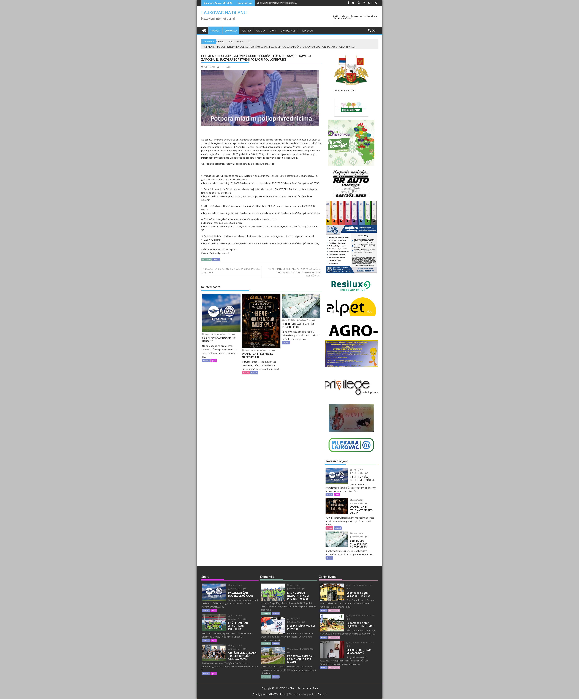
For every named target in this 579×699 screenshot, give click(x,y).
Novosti (215, 30)
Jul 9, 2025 (293, 649)
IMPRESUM (307, 30)
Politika (246, 30)
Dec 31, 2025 (295, 585)
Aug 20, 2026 (236, 615)
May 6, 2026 (353, 642)
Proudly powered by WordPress (269, 694)
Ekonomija (231, 30)
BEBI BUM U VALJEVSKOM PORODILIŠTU (277, 3)
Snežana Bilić (225, 67)
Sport (273, 30)
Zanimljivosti (289, 30)
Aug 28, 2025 (295, 618)
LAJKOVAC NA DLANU (224, 12)
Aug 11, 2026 (236, 645)
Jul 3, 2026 (353, 585)
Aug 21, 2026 (209, 334)
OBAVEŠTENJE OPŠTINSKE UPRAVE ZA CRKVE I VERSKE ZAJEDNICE (231, 270)
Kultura (260, 30)
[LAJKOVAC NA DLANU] (204, 30)
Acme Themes (319, 694)
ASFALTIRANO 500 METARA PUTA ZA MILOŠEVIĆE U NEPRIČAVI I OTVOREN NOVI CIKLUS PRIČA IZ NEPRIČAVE (294, 272)
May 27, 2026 (354, 615)
